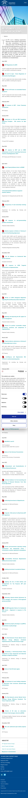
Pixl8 (15, 793)
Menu (25, 2)
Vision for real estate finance (8, 749)
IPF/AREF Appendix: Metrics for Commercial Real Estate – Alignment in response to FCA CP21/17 (14, 609)
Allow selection (14, 421)
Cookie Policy (3, 781)
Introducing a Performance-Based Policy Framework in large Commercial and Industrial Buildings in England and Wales (14, 653)
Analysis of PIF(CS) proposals (11, 429)
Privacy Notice (3, 788)
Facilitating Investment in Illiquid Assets (14, 500)
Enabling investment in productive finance (14, 569)
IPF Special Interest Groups (8, 743)
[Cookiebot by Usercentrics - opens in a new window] (18, 371)
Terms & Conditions (4, 783)
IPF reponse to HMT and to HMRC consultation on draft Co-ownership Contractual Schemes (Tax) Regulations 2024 (14, 151)
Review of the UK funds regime (12, 669)
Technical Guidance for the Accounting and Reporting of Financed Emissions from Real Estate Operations (14, 481)
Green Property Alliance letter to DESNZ (14, 167)
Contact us (3, 786)
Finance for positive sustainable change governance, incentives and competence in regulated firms (14, 327)
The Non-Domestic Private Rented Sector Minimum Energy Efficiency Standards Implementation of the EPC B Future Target (14, 639)
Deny (14, 425)
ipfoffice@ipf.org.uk (8, 771)
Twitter (5, 775)
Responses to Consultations (9, 751)
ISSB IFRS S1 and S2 (9, 441)
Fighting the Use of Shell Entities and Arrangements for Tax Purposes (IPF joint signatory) (14, 583)
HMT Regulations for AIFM (10, 65)
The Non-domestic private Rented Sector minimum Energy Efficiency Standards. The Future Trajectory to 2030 (14, 698)
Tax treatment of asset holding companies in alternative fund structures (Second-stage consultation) (14, 683)
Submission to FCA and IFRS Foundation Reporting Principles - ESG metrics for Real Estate (14, 121)
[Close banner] (25, 371)
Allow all (14, 416)
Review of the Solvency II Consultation (13, 452)
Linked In (2, 775)
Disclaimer (3, 779)
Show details (21, 412)
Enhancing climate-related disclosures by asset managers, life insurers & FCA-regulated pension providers (14, 599)
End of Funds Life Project (8, 746)
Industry (6, 36)
